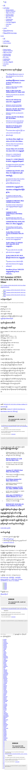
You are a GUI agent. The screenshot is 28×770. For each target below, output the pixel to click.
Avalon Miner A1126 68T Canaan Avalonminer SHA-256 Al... (15, 233)
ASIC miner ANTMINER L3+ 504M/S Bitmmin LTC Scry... (14, 495)
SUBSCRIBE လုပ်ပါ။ (5, 528)
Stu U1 (10, 580)
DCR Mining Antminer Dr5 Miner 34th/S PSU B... (13, 479)
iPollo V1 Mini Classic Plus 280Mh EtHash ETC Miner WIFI (15, 91)
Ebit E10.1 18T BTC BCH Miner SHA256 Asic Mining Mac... (15, 109)
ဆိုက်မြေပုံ (11, 577)
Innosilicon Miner (10, 14)
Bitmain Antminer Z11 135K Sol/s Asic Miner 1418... (14, 459)
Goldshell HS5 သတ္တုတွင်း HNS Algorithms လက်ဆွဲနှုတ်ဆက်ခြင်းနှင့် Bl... (15, 189)
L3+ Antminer (16, 580)
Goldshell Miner (9, 19)
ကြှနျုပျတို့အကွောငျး (8, 30)
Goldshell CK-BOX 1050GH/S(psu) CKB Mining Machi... (14, 213)
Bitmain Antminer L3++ (6, 579)
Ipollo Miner (8, 24)
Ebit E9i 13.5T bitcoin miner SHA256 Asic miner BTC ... (14, 126)
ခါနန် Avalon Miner (10, 12)
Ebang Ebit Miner (10, 15)
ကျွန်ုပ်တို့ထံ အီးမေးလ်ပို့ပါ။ (7, 318)
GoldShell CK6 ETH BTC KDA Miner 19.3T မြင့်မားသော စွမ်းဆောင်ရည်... (15, 173)
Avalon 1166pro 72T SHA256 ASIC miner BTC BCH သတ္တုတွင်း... (14, 244)
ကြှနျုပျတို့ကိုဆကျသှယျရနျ (10, 33)
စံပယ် (7, 25)
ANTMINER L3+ (4, 580)
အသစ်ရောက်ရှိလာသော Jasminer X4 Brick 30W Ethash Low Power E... (15, 82)
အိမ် (4, 5)
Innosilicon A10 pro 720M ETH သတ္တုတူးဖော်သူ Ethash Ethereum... (15, 271)
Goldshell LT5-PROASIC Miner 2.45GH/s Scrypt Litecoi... (15, 201)
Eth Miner (20, 579)
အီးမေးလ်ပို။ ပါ (4, 594)
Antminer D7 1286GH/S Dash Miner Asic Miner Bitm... (14, 470)
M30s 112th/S (14, 579)
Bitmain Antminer (10, 9)
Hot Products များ (4, 577)
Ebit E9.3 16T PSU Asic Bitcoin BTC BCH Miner (15, 117)
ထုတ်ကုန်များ (6, 8)
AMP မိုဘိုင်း (18, 577)
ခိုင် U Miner (8, 17)
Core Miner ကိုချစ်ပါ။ (11, 22)
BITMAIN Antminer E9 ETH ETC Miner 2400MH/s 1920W (14, 487)
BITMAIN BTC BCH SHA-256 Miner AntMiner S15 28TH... (15, 504)
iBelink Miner (9, 20)
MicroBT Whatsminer (10, 11)
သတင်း (5, 28)
